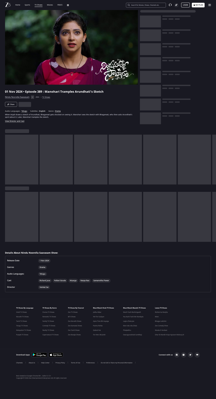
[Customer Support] (170, 5)
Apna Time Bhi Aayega (101, 321)
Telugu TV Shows (22, 326)
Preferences (90, 363)
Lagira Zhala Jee (128, 321)
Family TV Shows (48, 321)
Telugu (24, 111)
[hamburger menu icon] (210, 5)
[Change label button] (176, 5)
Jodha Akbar (97, 312)
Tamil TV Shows (21, 321)
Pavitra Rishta (98, 326)
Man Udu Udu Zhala (130, 326)
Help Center (45, 363)
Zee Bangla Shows (74, 335)
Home (17, 5)
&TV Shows (72, 317)
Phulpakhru (127, 330)
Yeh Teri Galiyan (98, 317)
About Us (32, 363)
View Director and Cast (14, 121)
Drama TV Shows (48, 312)
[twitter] (190, 355)
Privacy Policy (60, 363)
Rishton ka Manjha (161, 312)
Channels (19, 363)
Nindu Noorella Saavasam (17, 97)
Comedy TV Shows (48, 326)
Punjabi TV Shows (22, 335)
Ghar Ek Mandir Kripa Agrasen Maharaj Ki (169, 335)
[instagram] (183, 355)
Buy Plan (199, 5)
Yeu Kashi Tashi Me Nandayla (133, 317)
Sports (27, 5)
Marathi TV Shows (22, 317)
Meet (157, 317)
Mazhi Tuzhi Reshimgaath (132, 312)
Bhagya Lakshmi (160, 321)
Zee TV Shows (73, 312)
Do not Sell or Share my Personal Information (116, 363)
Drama (58, 111)
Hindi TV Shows (21, 312)
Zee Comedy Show (161, 326)
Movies (50, 5)
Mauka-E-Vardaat (161, 330)
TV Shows (38, 5)
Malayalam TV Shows (23, 330)
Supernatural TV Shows (50, 335)
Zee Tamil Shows (74, 330)
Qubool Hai (97, 330)
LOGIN (185, 5)
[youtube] (197, 355)
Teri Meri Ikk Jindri (99, 335)
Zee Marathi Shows (74, 321)
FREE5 (59, 5)
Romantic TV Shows (49, 317)
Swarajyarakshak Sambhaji (132, 335)
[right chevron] (213, 159)
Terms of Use (75, 363)
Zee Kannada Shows (75, 326)
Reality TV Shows (48, 330)
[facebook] (177, 355)
